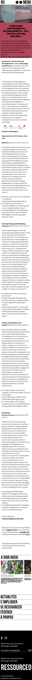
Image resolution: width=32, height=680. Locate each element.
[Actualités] (16, 596)
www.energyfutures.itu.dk (12, 518)
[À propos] (16, 617)
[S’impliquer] (16, 602)
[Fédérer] (16, 612)
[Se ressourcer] (16, 607)
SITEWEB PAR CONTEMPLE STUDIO (11, 678)
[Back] (20, 2)
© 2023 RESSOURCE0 (7, 676)
